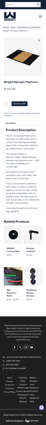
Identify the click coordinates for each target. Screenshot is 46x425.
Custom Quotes (23, 391)
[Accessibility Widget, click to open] (41, 407)
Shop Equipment (34, 396)
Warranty (23, 402)
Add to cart (19, 104)
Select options (11, 304)
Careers (9, 381)
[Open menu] (40, 16)
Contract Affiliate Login (23, 386)
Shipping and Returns (23, 396)
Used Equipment (34, 386)
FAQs (32, 402)
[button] (39, 40)
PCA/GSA (34, 391)
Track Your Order (23, 379)
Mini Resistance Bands (11, 293)
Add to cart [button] (13, 258)
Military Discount (33, 379)
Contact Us (9, 385)
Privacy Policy (9, 392)
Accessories (16, 113)
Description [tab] (11, 123)
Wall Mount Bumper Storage (31, 293)
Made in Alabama (26, 113)
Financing (10, 388)
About (9, 378)
